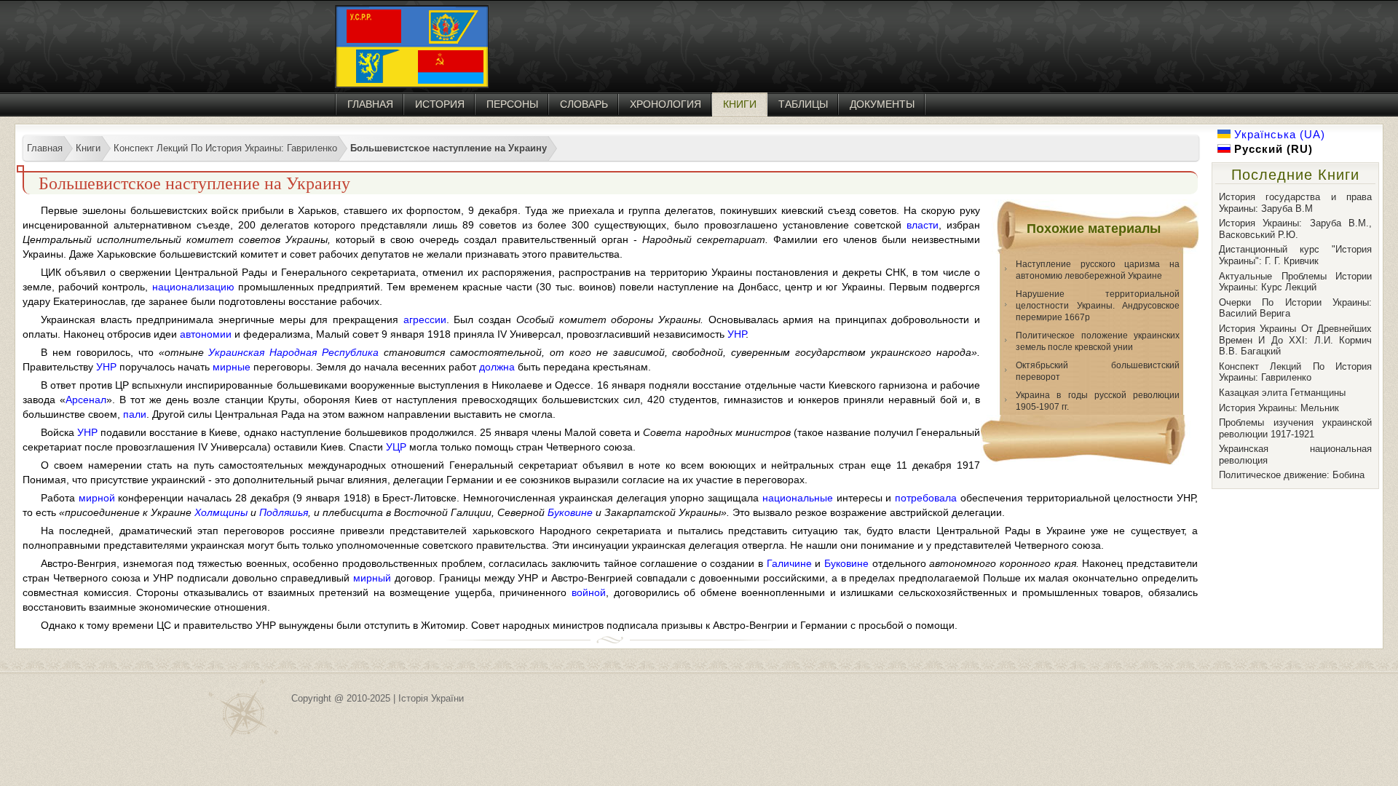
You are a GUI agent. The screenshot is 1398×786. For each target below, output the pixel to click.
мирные (231, 367)
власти (923, 225)
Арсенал (86, 399)
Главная (370, 104)
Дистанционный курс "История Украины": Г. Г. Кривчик (1295, 255)
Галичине (789, 563)
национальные (797, 498)
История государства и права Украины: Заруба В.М (1295, 202)
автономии (206, 334)
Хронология (665, 104)
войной (589, 592)
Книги (740, 104)
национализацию (193, 287)
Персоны (512, 104)
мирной (97, 498)
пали (134, 414)
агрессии (424, 319)
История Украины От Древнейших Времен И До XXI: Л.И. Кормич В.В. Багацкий (1295, 340)
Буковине (570, 512)
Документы (882, 104)
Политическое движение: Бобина (1292, 474)
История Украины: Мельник (1279, 407)
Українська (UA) (1278, 134)
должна (497, 367)
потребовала (926, 498)
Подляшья (283, 512)
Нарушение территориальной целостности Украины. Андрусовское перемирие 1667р (1098, 305)
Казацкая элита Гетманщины (1282, 392)
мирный (372, 578)
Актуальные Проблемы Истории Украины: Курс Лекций (1295, 282)
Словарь (584, 104)
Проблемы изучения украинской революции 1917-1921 (1295, 428)
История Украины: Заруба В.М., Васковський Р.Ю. (1295, 229)
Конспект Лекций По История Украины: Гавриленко (1295, 372)
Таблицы (803, 104)
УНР (736, 334)
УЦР (396, 447)
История (440, 104)
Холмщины (221, 512)
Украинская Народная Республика (293, 352)
